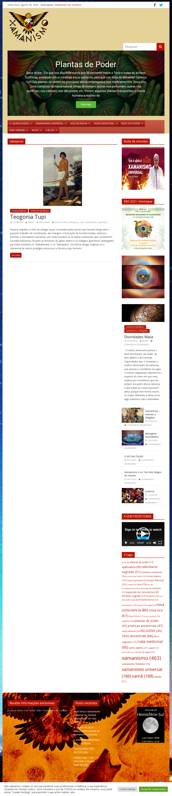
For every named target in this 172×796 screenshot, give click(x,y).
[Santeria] (133, 489)
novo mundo (152, 616)
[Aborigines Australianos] (133, 432)
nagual (151, 605)
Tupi (81, 222)
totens (126, 652)
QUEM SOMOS (21, 123)
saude (154, 648)
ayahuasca (131, 567)
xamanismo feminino (136, 664)
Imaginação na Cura (66, 4)
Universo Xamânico (39, 210)
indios (65, 222)
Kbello (31, 222)
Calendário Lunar (151, 741)
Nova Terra (135, 616)
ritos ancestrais (137, 635)
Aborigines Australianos (152, 435)
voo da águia (146, 652)
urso (134, 652)
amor (125, 562)
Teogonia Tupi (28, 216)
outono (128, 621)
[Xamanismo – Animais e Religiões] (133, 409)
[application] (143, 534)
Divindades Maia (138, 336)
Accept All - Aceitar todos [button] (153, 789)
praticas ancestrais (145, 626)
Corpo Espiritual (136, 580)
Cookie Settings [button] (127, 789)
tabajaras (73, 222)
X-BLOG (50, 130)
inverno (152, 596)
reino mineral (131, 631)
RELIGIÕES (151, 631)
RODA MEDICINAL (104, 123)
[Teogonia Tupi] (62, 149)
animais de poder (142, 562)
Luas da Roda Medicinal (144, 599)
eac (150, 584)
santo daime (138, 647)
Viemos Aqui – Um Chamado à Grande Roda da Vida (84, 761)
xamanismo (141, 658)
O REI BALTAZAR (133, 456)
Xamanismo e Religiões (137, 330)
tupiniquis (102, 222)
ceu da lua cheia (135, 576)
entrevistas (145, 588)
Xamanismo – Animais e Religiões (152, 414)
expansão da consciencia (142, 592)
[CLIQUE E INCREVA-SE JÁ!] (143, 170)
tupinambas (90, 222)
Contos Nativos (19, 210)
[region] (86, 83)
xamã (142, 676)
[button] (127, 228)
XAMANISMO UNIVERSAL (49, 123)
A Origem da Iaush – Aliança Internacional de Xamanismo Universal (86, 731)
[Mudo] (154, 542)
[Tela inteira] (160, 542)
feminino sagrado (134, 596)
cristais (131, 584)
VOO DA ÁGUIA (78, 123)
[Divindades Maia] (143, 305)
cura (141, 584)
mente (141, 605)
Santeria (149, 491)
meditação (129, 605)
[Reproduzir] (126, 542)
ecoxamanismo (130, 588)
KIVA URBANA (17, 130)
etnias (57, 222)
